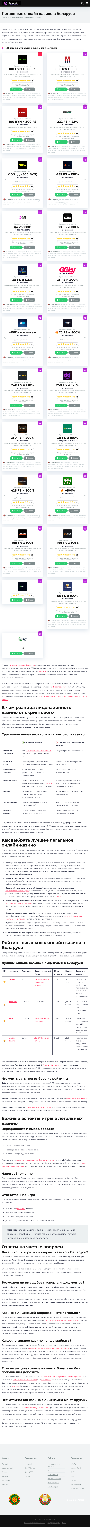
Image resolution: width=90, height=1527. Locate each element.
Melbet (5, 1484)
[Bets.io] (22, 590)
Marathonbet (7, 1468)
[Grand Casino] (67, 274)
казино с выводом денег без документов (35, 1160)
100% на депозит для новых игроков (42, 982)
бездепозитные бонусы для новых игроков (61, 1377)
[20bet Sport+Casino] (22, 643)
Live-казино (53, 1475)
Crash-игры (53, 1487)
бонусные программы (76, 1098)
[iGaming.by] (11, 3)
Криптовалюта (77, 1488)
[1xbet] (22, 327)
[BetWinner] (67, 432)
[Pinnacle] (22, 538)
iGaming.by (5, 17)
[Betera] (22, 63)
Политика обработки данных (34, 1523)
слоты (67, 916)
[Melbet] (22, 379)
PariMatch (6, 1480)
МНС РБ (42, 671)
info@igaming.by (54, 1523)
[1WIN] (67, 327)
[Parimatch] (22, 169)
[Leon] (67, 221)
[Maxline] (67, 116)
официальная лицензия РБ (38, 751)
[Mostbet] (67, 169)
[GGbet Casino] (67, 538)
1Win (11, 1018)
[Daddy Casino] (67, 379)
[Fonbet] (22, 116)
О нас (64, 1523)
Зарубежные (53, 1483)
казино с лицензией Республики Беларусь (49, 1348)
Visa (72, 1476)
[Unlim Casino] (22, 485)
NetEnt (49, 783)
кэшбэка (58, 897)
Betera (12, 979)
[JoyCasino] (22, 432)
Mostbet (13, 1002)
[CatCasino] (22, 221)
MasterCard (76, 1468)
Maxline (5, 1476)
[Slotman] (67, 590)
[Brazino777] (67, 485)
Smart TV (29, 1472)
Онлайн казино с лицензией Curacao (61, 1320)
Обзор (30, 89)
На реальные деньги (54, 1465)
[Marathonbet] (67, 63)
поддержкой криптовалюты (38, 1107)
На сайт (17, 89)
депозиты (20, 1209)
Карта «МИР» (76, 1484)
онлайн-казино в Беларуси (22, 665)
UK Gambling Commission (37, 1408)
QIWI (73, 1472)
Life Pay (74, 1464)
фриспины (46, 1380)
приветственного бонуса (17, 891)
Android (28, 1464)
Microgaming (55, 1065)
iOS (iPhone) (30, 1468)
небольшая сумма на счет (25, 1380)
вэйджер (16, 1386)
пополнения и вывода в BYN (18, 903)
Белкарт (74, 1480)
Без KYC (51, 1471)
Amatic (46, 1065)
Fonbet (5, 1464)
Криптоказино (54, 1479)
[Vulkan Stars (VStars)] (22, 274)
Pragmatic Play (59, 687)
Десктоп (28, 1476)
